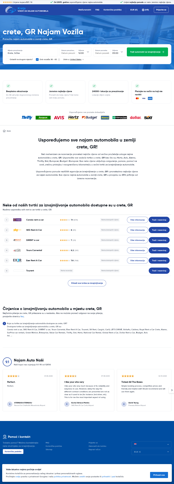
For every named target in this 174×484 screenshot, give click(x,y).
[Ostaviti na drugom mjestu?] (7, 59)
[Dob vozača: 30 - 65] (37, 59)
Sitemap (49, 449)
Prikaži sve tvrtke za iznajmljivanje (87, 283)
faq (22, 316)
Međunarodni (84, 9)
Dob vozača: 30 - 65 (48, 59)
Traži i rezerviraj (159, 219)
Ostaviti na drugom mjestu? (21, 59)
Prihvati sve (159, 475)
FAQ (97, 9)
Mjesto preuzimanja (15, 50)
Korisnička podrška (113, 9)
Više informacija (137, 219)
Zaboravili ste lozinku (97, 446)
